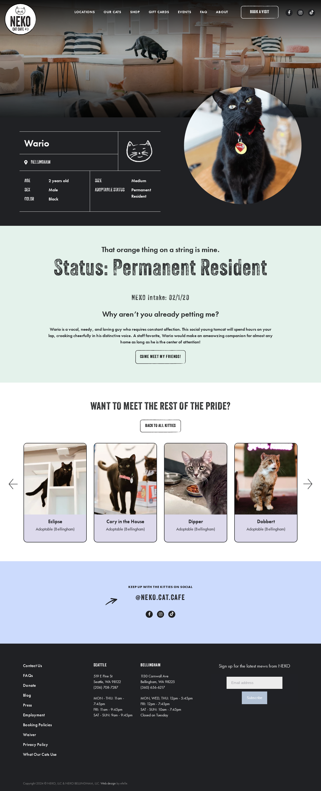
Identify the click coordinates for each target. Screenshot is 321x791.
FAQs (28, 675)
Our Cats (112, 12)
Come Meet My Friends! (160, 357)
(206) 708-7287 (106, 687)
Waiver (29, 734)
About (222, 12)
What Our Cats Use (40, 754)
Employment (34, 715)
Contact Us (32, 665)
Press (27, 705)
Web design (108, 783)
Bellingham (41, 162)
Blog (27, 695)
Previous (13, 484)
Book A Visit (259, 12)
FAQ (203, 12)
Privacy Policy (35, 744)
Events (184, 12)
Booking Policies (37, 724)
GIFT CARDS (159, 12)
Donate (29, 685)
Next (308, 484)
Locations (84, 12)
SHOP (135, 12)
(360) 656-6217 (153, 687)
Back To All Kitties (160, 426)
